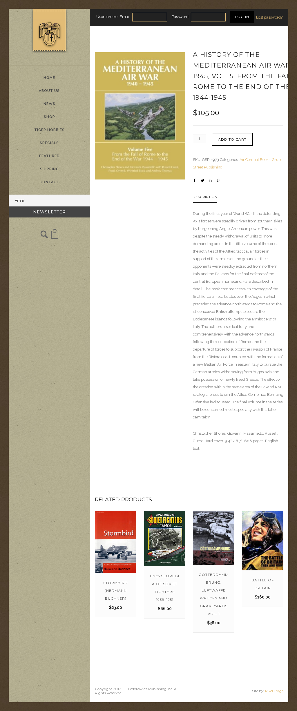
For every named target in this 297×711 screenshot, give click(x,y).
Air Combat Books (255, 159)
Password (180, 16)
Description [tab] (205, 197)
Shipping (49, 169)
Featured (49, 156)
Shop (49, 117)
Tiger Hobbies (49, 130)
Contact (49, 182)
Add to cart (232, 139)
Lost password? (269, 17)
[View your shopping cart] (54, 237)
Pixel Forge (274, 691)
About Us (49, 91)
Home (49, 78)
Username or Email (113, 16)
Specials (49, 143)
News (49, 104)
